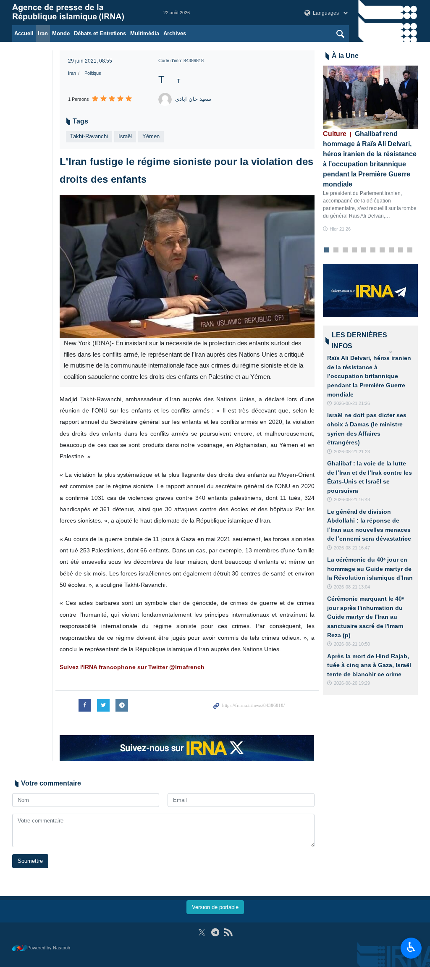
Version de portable (215, 907)
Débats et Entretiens (100, 33)
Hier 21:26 (340, 228)
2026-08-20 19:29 (352, 683)
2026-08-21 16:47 (352, 547)
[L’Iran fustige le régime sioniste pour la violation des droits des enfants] (187, 266)
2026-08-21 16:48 (352, 499)
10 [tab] (409, 250)
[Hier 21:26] (370, 97)
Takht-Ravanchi (89, 136)
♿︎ (411, 947)
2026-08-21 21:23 (352, 451)
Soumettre (30, 861)
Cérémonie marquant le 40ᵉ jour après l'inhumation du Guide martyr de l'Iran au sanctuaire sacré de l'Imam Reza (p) (365, 616)
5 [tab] (363, 250)
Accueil (24, 33)
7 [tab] (381, 250)
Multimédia (144, 33)
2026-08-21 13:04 (352, 586)
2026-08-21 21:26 (352, 403)
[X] (201, 932)
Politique (92, 73)
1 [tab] (326, 250)
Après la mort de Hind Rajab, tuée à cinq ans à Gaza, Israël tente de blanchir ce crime (369, 665)
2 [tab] (335, 250)
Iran (43, 33)
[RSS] (228, 932)
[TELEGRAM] (215, 932)
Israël (125, 136)
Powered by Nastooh (48, 947)
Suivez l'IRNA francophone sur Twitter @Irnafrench (132, 667)
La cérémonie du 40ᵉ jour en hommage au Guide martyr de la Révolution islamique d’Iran (370, 568)
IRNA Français (79, 12)
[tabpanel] (370, 149)
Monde (61, 33)
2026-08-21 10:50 (352, 643)
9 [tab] (400, 250)
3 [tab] (344, 250)
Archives (174, 33)
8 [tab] (391, 250)
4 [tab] (354, 250)
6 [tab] (372, 250)
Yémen (151, 136)
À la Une (345, 55)
